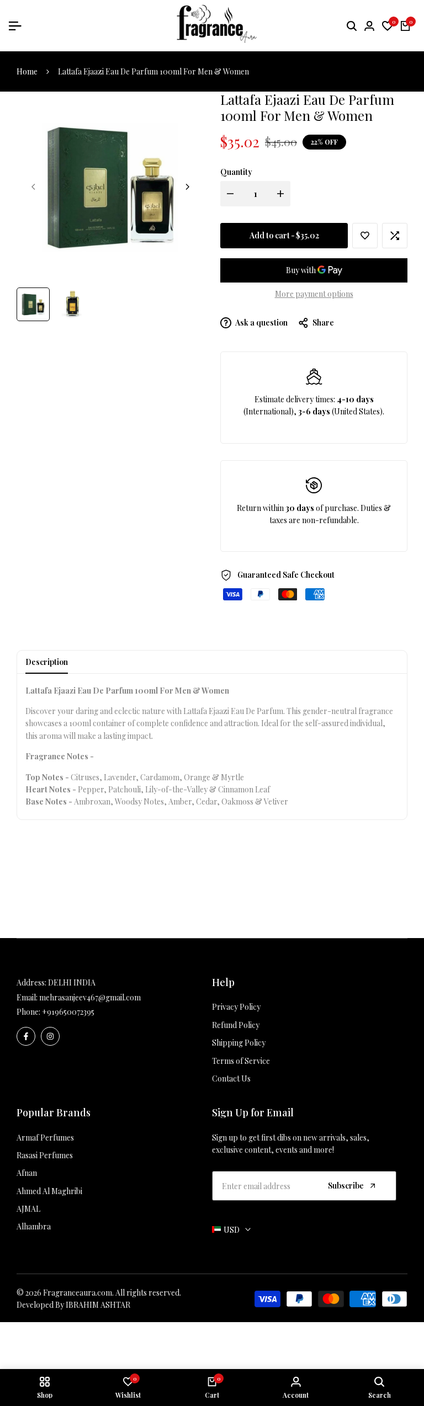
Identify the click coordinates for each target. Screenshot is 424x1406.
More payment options (314, 294)
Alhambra (34, 1226)
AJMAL (28, 1208)
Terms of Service (241, 1061)
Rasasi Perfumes (45, 1155)
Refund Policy (235, 1025)
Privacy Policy (236, 1007)
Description (46, 662)
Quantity (236, 172)
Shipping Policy (239, 1042)
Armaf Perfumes (45, 1137)
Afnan (27, 1173)
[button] (365, 235)
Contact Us (231, 1078)
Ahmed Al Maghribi (49, 1191)
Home (27, 71)
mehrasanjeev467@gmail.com (90, 997)
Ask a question (261, 322)
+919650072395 (68, 1011)
